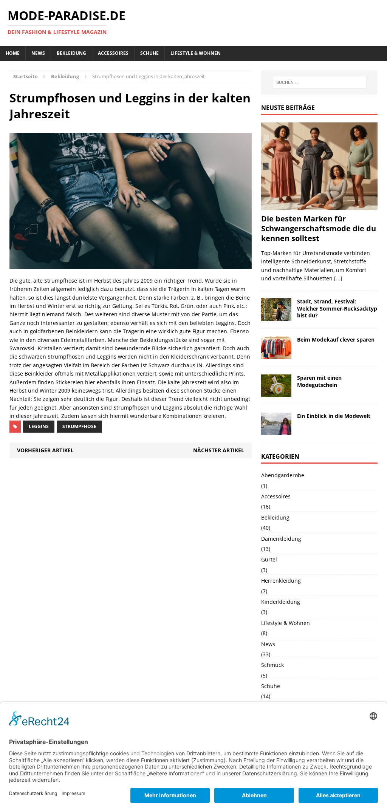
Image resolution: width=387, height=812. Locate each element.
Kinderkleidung (280, 601)
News (38, 53)
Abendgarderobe (282, 475)
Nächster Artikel (218, 450)
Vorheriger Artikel (45, 450)
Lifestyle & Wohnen (195, 53)
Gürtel (269, 559)
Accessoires (113, 53)
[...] (338, 278)
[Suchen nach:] (319, 82)
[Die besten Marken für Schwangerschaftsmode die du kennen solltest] (319, 205)
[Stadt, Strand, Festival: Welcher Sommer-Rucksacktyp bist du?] (276, 316)
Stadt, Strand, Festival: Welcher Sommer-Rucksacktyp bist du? (337, 308)
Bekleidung (71, 53)
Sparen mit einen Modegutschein (319, 381)
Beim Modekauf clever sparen (336, 339)
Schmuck (272, 664)
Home (13, 53)
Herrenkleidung (281, 580)
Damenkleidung (281, 538)
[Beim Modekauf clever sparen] (276, 354)
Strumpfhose (79, 426)
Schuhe (149, 53)
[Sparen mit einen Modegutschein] (276, 392)
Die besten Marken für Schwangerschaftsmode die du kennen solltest (318, 228)
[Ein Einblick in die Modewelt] (276, 431)
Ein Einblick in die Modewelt (333, 415)
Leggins (39, 426)
